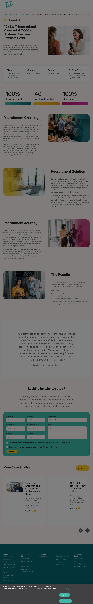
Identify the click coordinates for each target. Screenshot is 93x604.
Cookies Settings (65, 589)
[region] (46, 594)
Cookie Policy (52, 588)
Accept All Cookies (65, 601)
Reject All (64, 595)
